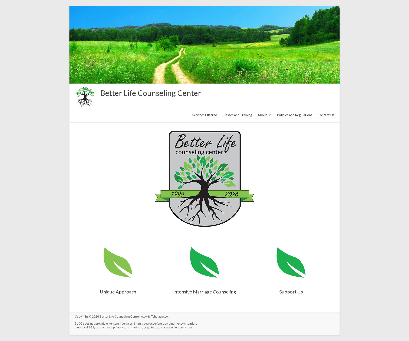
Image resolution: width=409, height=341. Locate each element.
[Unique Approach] (118, 242)
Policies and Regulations (294, 115)
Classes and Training (237, 115)
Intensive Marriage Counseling (204, 292)
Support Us (291, 292)
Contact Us (326, 115)
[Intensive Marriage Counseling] (204, 242)
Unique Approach (118, 292)
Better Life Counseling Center (150, 93)
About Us (265, 115)
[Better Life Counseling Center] (85, 89)
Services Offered (204, 115)
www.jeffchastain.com (155, 316)
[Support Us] (291, 242)
